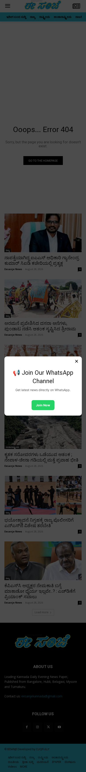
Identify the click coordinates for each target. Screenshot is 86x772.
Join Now (43, 405)
